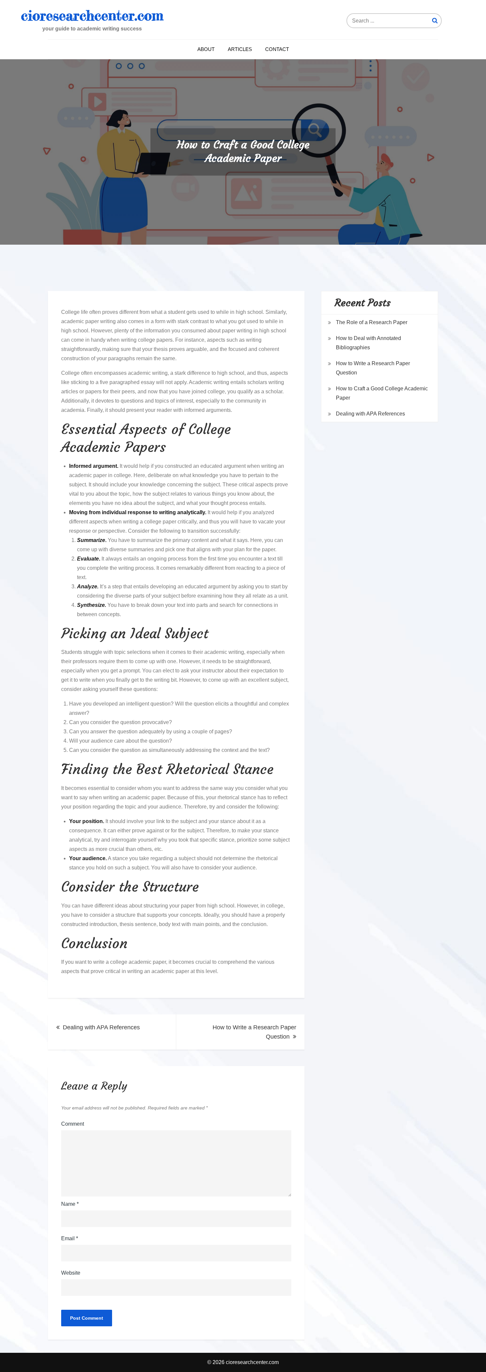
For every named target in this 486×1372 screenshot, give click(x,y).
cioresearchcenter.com (92, 15)
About (206, 49)
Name (70, 1204)
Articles (240, 49)
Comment (72, 1124)
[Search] (434, 20)
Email (69, 1238)
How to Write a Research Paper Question (254, 1032)
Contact (277, 49)
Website (70, 1273)
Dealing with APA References (101, 1027)
